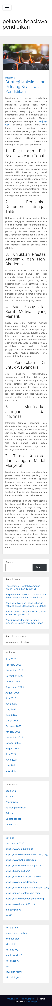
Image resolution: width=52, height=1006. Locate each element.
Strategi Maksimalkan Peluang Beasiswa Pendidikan (25, 86)
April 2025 (11, 715)
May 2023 (11, 771)
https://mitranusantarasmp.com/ (22, 893)
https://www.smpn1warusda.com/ (23, 876)
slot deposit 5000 (14, 843)
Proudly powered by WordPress (22, 998)
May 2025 (10, 709)
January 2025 (12, 731)
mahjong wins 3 (13, 955)
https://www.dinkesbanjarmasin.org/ (25, 898)
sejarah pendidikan (15, 807)
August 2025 (12, 692)
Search (9, 562)
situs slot (10, 944)
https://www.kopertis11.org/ (20, 904)
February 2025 (13, 726)
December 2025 (14, 670)
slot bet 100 (11, 949)
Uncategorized (13, 818)
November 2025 (14, 676)
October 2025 (13, 681)
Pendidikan (11, 802)
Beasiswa (10, 77)
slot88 (8, 915)
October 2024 (13, 743)
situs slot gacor (13, 977)
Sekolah (9, 813)
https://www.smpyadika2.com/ (21, 882)
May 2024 (11, 765)
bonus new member (16, 933)
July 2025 (10, 698)
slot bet (9, 838)
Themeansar (31, 1001)
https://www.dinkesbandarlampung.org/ (26, 854)
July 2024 (10, 754)
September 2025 (14, 687)
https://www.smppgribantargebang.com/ (27, 887)
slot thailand (12, 927)
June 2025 (11, 704)
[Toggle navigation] (7, 7)
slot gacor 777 (13, 960)
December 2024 (14, 737)
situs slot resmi (13, 971)
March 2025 (12, 720)
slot (7, 966)
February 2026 (13, 664)
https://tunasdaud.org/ (17, 871)
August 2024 (12, 748)
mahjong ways (13, 909)
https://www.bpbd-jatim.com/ (21, 860)
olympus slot (12, 938)
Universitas (11, 824)
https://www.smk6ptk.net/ (19, 849)
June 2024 (11, 759)
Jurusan (9, 796)
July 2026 (10, 659)
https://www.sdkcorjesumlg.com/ (23, 865)
